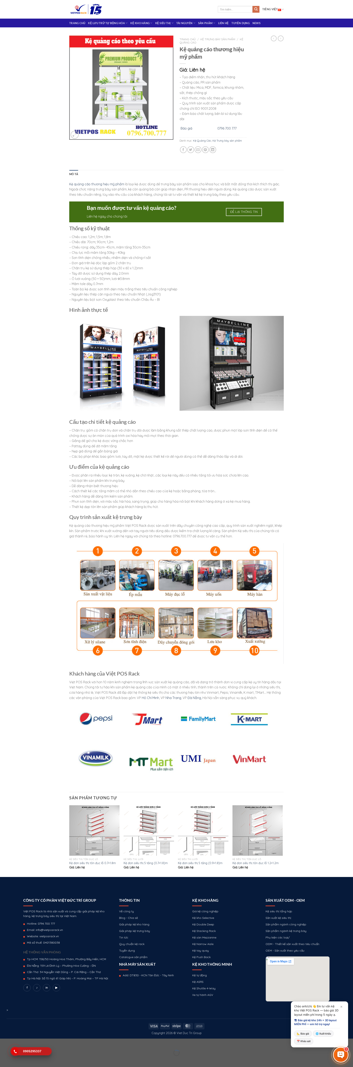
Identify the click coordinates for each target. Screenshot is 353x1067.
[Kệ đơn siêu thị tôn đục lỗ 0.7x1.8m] (94, 830)
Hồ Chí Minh (150, 698)
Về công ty (126, 911)
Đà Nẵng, (195, 698)
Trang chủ (77, 23)
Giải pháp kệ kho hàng (134, 924)
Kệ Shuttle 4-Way (204, 988)
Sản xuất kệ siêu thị (278, 918)
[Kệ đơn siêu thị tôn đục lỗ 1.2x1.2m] (257, 830)
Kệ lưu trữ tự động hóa (106, 23)
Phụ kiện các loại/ (278, 937)
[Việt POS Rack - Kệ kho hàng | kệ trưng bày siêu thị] (86, 9)
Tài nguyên (184, 23)
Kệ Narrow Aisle (202, 944)
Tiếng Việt (270, 9)
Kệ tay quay (200, 950)
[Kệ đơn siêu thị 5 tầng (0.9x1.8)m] (203, 830)
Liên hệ (223, 23)
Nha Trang (173, 698)
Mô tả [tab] (73, 174)
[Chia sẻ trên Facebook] (183, 149)
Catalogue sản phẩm (133, 957)
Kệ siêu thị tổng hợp (279, 911)
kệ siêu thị (163, 23)
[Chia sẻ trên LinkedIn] (212, 149)
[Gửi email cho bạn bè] (198, 149)
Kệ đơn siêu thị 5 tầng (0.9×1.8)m (200, 863)
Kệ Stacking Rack (204, 931)
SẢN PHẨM (205, 23)
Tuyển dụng (240, 23)
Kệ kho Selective (203, 918)
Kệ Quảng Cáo (202, 140)
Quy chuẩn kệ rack (131, 944)
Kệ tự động (199, 975)
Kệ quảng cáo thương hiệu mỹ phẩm (96, 184)
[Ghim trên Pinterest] (205, 149)
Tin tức (123, 937)
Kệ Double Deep (203, 924)
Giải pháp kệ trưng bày (134, 931)
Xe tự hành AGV (202, 995)
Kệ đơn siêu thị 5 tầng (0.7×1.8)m (146, 863)
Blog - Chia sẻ (128, 918)
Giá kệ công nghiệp (205, 911)
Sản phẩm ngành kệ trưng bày (286, 931)
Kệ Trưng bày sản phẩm (217, 39)
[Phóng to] (75, 135)
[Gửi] (255, 9)
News (256, 23)
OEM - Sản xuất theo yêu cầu (285, 950)
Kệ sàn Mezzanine (204, 937)
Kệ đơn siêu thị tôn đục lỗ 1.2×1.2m (255, 863)
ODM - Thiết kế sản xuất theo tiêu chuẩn (292, 944)
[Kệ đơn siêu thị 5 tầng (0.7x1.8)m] (149, 830)
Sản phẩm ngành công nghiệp (286, 924)
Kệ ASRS (197, 982)
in (47, 987)
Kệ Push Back (201, 957)
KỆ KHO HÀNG (140, 23)
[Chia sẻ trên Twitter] (190, 149)
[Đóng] (341, 1007)
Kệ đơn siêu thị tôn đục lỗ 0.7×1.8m (92, 863)
